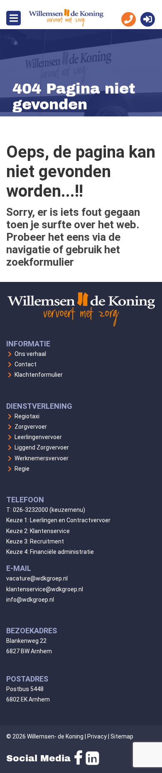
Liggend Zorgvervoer (42, 447)
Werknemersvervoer (42, 458)
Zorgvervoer (31, 426)
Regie (22, 468)
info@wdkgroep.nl (30, 599)
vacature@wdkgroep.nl (37, 578)
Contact (26, 364)
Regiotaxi (27, 416)
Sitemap (121, 736)
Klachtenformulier (39, 374)
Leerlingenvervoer (38, 437)
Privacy (97, 736)
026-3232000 (30, 509)
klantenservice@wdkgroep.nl (44, 589)
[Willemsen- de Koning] (66, 24)
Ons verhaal (30, 354)
